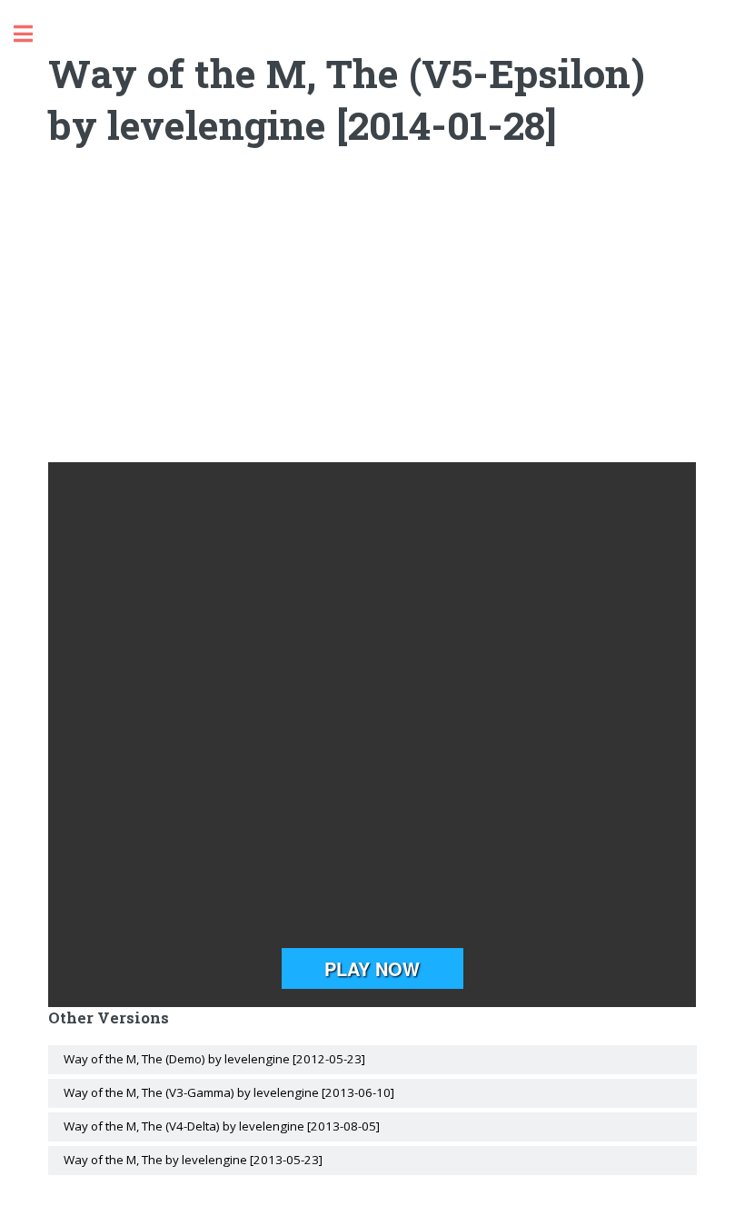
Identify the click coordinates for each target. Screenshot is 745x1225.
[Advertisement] (373, 317)
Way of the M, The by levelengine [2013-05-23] (193, 1159)
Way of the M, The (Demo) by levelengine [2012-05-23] (214, 1059)
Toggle (32, 34)
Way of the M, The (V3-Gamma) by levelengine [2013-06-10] (229, 1092)
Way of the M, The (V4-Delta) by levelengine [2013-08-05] (222, 1126)
